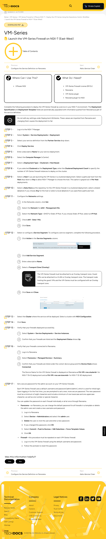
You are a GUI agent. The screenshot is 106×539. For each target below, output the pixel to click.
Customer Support (36, 512)
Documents (58, 516)
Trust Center (58, 509)
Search (6, 511)
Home (6, 17)
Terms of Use (58, 512)
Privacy (56, 505)
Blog (5, 515)
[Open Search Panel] (70, 6)
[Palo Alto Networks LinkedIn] (87, 500)
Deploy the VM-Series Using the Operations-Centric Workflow (67, 17)
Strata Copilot (94, 6)
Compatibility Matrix (11, 518)
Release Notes (9, 508)
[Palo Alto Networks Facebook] (81, 500)
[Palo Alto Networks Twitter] (93, 500)
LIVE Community (35, 516)
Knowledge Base (35, 519)
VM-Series (13, 17)
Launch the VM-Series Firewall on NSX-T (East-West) (23, 19)
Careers (32, 509)
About (31, 505)
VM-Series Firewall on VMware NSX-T (31, 17)
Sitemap (7, 525)
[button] (104, 431)
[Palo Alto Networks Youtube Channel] (98, 500)
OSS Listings (9, 522)
